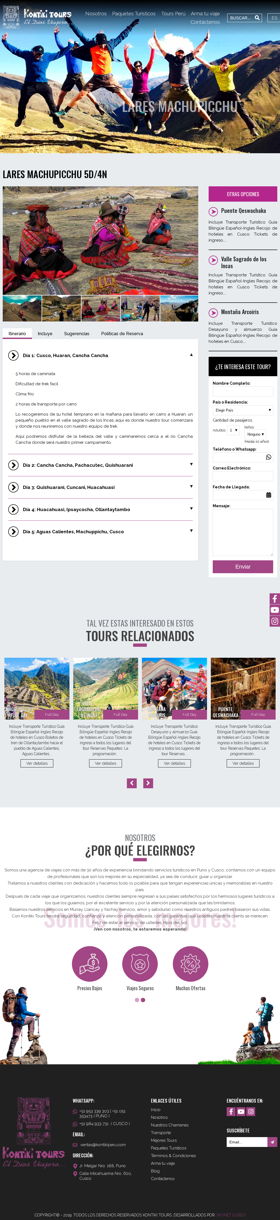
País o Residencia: (230, 402)
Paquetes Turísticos (134, 13)
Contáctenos (205, 22)
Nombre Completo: (231, 383)
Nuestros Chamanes (169, 1125)
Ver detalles (37, 763)
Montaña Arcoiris (240, 312)
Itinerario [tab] (17, 333)
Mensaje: (222, 506)
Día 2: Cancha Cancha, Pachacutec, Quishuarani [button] (78, 465)
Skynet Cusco (231, 1215)
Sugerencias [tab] (76, 333)
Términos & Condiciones (173, 1155)
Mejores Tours (164, 1140)
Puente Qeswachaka (243, 210)
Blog (155, 1171)
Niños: (256, 434)
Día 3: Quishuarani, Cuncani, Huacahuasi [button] (69, 487)
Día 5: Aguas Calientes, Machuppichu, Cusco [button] (73, 531)
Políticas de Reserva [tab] (122, 333)
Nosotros (96, 13)
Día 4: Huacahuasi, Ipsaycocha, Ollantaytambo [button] (76, 509)
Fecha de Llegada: (231, 489)
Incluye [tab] (45, 333)
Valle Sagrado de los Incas (244, 262)
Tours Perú (173, 13)
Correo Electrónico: (232, 468)
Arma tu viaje (205, 13)
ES (275, 18)
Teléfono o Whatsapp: (234, 449)
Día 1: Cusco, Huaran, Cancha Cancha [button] (65, 355)
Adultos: (220, 430)
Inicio (156, 1109)
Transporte (161, 1132)
